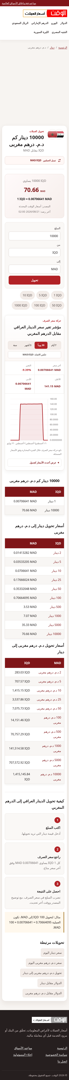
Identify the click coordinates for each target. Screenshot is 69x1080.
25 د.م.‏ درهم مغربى (49, 699)
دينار (52, 47)
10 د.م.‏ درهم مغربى (49, 690)
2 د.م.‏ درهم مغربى (49, 672)
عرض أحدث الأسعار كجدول (43, 462)
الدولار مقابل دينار (51, 983)
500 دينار (55, 607)
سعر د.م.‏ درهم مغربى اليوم (45, 963)
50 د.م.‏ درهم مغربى (49, 708)
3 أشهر (28, 345)
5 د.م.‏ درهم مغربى (49, 681)
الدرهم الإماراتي (39, 23)
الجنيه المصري (59, 32)
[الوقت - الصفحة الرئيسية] (45, 13)
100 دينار (55, 598)
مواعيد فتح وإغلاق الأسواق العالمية (19, 3)
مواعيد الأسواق (23, 1048)
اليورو (54, 23)
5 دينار (57, 562)
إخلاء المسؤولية (22, 1055)
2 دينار (57, 553)
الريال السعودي (20, 23)
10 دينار (56, 571)
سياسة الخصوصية (56, 1055)
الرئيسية (62, 47)
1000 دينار (54, 616)
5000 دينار (54, 625)
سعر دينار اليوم (52, 953)
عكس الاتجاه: (34, 354)
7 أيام (53, 345)
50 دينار (56, 589)
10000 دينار (54, 634)
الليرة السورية (41, 32)
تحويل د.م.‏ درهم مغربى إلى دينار (42, 973)
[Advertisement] (34, 87)
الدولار (63, 23)
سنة (15, 345)
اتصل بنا (62, 1061)
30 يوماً (41, 345)
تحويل (34, 280)
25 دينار (56, 580)
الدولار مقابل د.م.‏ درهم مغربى (43, 993)
